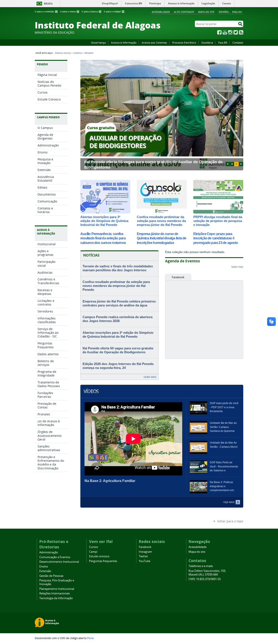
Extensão (45, 571)
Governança (98, 42)
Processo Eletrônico (184, 42)
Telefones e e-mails (201, 566)
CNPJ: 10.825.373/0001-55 (205, 579)
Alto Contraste (184, 11)
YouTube (225, 32)
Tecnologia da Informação (56, 598)
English (237, 11)
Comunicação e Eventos (54, 557)
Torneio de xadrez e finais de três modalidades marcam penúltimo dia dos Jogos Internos (118, 268)
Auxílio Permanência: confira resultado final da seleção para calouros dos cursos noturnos (103, 238)
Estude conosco (99, 556)
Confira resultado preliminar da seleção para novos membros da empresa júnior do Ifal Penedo (161, 221)
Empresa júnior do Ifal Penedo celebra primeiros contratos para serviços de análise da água (119, 303)
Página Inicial (63, 52)
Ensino (43, 566)
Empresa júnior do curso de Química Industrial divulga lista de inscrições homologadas (161, 238)
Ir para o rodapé (114, 11)
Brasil (48, 3)
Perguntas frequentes (103, 561)
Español (224, 11)
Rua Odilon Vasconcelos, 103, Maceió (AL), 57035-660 (207, 572)
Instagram (230, 32)
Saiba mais (150, 376)
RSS (241, 32)
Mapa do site (206, 11)
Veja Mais (229, 502)
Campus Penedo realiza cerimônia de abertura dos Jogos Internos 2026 (117, 319)
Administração (48, 552)
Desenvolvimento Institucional (59, 562)
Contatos (237, 42)
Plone (90, 638)
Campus (77, 52)
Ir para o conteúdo (46, 11)
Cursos (93, 547)
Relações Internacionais (54, 593)
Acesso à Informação (123, 42)
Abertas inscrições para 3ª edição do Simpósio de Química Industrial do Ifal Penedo (104, 221)
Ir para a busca (91, 11)
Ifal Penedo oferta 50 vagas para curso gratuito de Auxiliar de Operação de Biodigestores (118, 350)
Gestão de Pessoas (51, 576)
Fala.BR (222, 42)
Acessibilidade (161, 11)
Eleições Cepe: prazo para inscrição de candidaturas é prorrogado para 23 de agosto (215, 238)
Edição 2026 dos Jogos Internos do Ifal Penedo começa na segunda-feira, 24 (118, 366)
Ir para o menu (69, 11)
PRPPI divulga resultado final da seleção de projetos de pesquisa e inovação (217, 221)
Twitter (235, 32)
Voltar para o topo (230, 521)
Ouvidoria (207, 42)
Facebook (219, 32)
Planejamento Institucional (56, 589)
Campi (93, 552)
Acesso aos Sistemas (154, 42)
